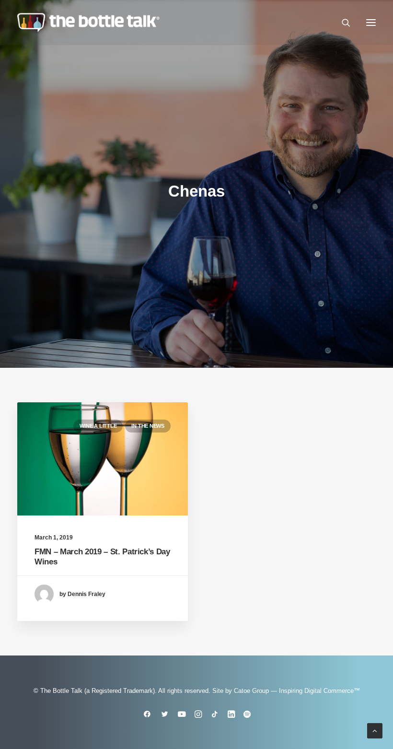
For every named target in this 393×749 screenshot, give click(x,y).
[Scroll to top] (374, 730)
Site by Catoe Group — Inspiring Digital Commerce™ (286, 690)
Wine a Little (98, 426)
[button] (371, 22)
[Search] (341, 22)
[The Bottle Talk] (88, 22)
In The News (147, 426)
